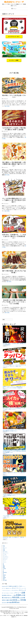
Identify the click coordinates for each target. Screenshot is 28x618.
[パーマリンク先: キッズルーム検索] (14, 49)
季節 (4, 566)
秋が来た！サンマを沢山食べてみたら (14, 96)
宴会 (8, 595)
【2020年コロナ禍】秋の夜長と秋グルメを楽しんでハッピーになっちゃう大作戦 (14, 302)
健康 (5, 595)
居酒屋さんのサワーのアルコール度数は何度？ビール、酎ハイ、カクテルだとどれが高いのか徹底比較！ (14, 387)
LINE (4, 546)
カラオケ (10, 588)
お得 (4, 549)
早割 (8, 597)
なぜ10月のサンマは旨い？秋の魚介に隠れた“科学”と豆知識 (14, 129)
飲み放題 (9, 602)
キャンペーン (5, 553)
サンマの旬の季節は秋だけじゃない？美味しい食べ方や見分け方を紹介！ (14, 200)
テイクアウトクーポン (14, 36)
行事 (4, 576)
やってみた (5, 551)
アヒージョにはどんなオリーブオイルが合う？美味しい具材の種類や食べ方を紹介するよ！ (14, 430)
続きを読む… (7, 106)
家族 (15, 595)
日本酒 (4, 568)
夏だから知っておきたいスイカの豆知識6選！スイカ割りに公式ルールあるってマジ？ (14, 408)
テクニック (5, 558)
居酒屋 (18, 595)
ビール (4, 560)
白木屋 (23, 597)
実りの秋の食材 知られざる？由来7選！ (14, 272)
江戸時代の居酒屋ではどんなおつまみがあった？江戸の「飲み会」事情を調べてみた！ (14, 494)
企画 (23, 592)
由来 (20, 597)
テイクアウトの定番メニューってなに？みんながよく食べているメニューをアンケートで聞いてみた (14, 365)
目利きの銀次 (5, 600)
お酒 (4, 550)
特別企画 (5, 572)
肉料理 (4, 575)
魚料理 (14, 602)
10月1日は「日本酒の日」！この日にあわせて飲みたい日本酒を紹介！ (14, 236)
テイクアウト (5, 557)
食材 (4, 579)
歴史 (11, 597)
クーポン (5, 554)
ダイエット (10, 590)
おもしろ (5, 548)
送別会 (3, 602)
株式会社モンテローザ (14, 1)
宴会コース (11, 595)
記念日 (18, 600)
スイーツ (5, 555)
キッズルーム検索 (13, 60)
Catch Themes (16, 608)
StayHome (4, 586)
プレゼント (7, 593)
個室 (3, 595)
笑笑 (11, 600)
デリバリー (5, 559)
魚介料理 (5, 580)
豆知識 (4, 577)
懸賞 (4, 567)
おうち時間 (9, 586)
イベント (23, 586)
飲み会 (5, 602)
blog (4, 545)
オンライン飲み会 (5, 588)
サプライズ (5, 590)
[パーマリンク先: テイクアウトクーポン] (14, 25)
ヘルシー (12, 593)
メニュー (15, 8)
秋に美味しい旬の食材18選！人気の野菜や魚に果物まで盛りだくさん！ (14, 164)
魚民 (18, 602)
